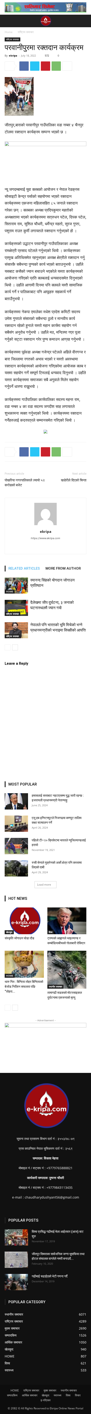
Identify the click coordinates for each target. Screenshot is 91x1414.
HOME (9, 591)
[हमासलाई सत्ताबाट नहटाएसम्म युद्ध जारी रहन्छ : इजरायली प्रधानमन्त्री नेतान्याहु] (16, 801)
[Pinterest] (45, 66)
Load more (44, 885)
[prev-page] (7, 647)
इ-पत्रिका (46, 1400)
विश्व (50, 932)
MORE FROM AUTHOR (63, 568)
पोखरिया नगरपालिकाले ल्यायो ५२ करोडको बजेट (25, 482)
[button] (7, 21)
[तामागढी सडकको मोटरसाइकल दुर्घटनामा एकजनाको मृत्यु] (67, 969)
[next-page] (15, 647)
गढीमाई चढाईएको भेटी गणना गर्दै (49, 1276)
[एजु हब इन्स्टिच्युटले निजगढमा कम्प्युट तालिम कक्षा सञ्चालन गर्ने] (16, 824)
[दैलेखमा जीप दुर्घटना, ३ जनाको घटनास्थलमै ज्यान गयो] (16, 608)
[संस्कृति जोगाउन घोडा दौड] (24, 920)
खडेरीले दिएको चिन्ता (73, 480)
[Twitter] (34, 66)
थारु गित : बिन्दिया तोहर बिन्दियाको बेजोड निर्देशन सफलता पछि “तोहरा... (24, 986)
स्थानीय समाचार (55, 986)
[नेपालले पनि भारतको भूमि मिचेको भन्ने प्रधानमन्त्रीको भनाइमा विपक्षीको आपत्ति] (16, 630)
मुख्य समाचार (50, 1390)
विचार (77, 1395)
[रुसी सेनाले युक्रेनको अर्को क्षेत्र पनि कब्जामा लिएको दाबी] (16, 868)
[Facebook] (24, 66)
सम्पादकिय (12, 1395)
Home (9, 32)
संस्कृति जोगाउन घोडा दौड (19, 938)
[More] (67, 66)
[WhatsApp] (56, 66)
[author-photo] (45, 525)
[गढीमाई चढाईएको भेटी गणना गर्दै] (16, 1282)
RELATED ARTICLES (24, 568)
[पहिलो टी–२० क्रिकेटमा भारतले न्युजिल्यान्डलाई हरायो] (16, 846)
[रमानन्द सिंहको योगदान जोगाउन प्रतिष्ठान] (16, 586)
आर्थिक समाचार (29, 1395)
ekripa (13, 55)
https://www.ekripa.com (45, 538)
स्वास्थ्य (57, 1395)
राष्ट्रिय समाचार (26, 32)
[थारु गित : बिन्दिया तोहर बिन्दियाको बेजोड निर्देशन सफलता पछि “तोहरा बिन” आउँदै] (24, 964)
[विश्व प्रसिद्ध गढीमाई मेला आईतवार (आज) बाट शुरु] (16, 1237)
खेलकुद (9, 932)
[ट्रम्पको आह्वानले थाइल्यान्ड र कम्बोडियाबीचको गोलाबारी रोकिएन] (67, 920)
